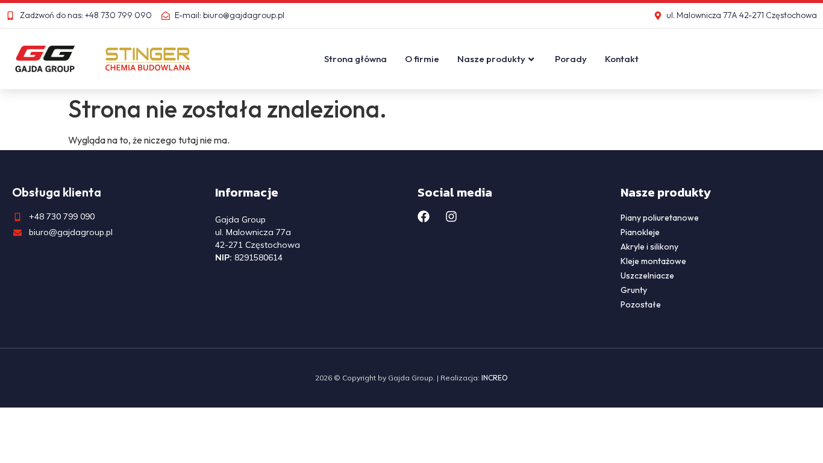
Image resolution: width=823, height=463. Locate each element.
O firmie (422, 59)
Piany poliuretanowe (660, 217)
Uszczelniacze (647, 275)
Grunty (634, 290)
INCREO (494, 377)
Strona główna (355, 59)
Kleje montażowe (653, 261)
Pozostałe (641, 304)
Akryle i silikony (649, 246)
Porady (571, 59)
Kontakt (622, 59)
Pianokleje (640, 232)
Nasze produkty (491, 59)
